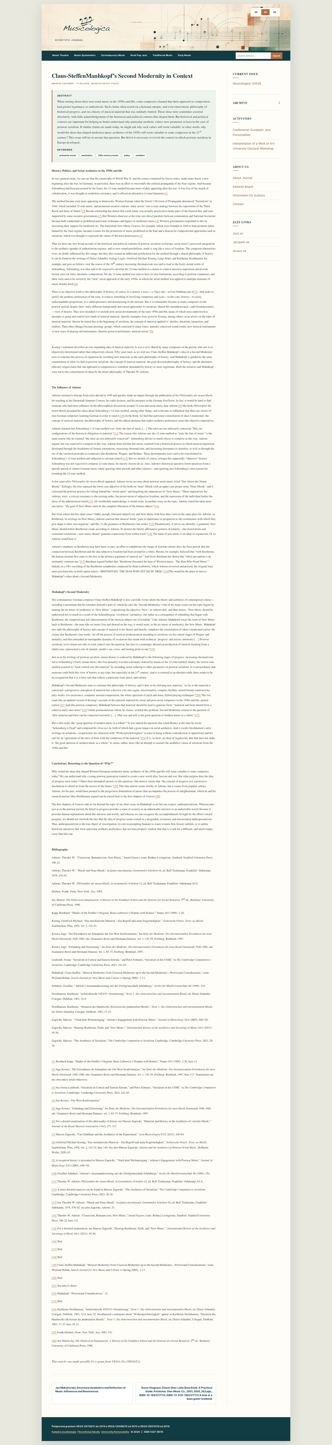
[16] (149, 534)
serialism (140, 155)
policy (127, 155)
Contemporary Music (113, 55)
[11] (116, 433)
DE (274, 12)
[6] (76, 284)
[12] (125, 458)
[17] (82, 561)
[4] (157, 221)
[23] (197, 715)
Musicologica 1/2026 (247, 83)
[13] (90, 501)
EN (265, 12)
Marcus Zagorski (63, 83)
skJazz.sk (239, 251)
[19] (152, 649)
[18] (166, 571)
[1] (166, 193)
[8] (151, 331)
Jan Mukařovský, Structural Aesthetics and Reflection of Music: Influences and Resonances (90, 1389)
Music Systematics (85, 55)
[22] (84, 710)
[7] (195, 292)
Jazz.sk (238, 233)
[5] (141, 236)
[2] (83, 211)
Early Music (184, 55)
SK (256, 12)
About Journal (242, 178)
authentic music (67, 155)
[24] (143, 738)
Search (276, 55)
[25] (115, 786)
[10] (122, 416)
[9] (180, 406)
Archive (240, 103)
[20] (198, 695)
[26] (157, 796)
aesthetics (87, 155)
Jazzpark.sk (241, 242)
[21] (62, 705)
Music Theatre (60, 55)
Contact (238, 204)
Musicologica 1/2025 (105, 83)
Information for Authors (249, 195)
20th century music (108, 155)
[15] (151, 524)
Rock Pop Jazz (139, 55)
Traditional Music (162, 55)
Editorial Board (243, 186)
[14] (156, 506)
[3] (100, 216)
